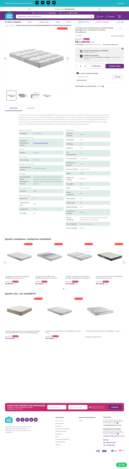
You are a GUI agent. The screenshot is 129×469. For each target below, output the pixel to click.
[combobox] (55, 17)
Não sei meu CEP (81, 80)
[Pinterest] (27, 420)
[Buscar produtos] (91, 17)
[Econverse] (114, 450)
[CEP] (94, 75)
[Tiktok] (31, 420)
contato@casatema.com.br (112, 425)
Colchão (12, 25)
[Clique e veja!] (117, 36)
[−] (76, 66)
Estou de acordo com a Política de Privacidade (97, 407)
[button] (63, 288)
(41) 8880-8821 (110, 445)
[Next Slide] (123, 262)
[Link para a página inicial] (6, 25)
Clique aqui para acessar (40, 143)
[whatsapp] (103, 86)
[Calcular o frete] (117, 77)
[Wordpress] (36, 420)
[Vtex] (121, 450)
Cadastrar (115, 407)
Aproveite (120, 3)
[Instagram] (18, 420)
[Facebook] (22, 420)
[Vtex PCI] (104, 450)
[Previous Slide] (5, 262)
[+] (84, 66)
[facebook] (98, 86)
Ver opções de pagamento (110, 44)
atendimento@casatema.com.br (113, 436)
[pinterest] (100, 86)
